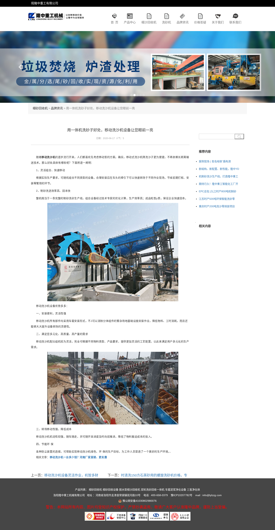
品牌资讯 (183, 22)
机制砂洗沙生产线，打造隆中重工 (218, 176)
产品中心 (130, 22)
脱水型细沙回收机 (129, 489)
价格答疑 (200, 22)
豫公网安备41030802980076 (140, 500)
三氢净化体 (193, 489)
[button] (20, 67)
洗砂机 (166, 22)
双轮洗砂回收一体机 (152, 489)
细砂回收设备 (110, 489)
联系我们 (235, 22)
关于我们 (218, 22)
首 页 (114, 22)
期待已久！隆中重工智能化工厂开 (218, 183)
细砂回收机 (40, 108)
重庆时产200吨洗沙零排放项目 (217, 206)
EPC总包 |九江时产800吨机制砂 (217, 191)
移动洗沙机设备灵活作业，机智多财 (71, 475)
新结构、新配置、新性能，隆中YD (219, 168)
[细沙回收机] (56, 19)
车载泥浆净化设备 (175, 489)
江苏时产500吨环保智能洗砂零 (217, 198)
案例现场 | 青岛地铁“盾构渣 (215, 161)
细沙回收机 (148, 22)
